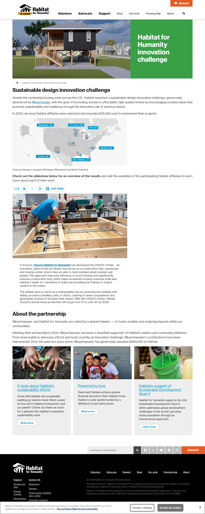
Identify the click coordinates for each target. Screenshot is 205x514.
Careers (33, 488)
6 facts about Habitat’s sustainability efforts (35, 388)
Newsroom (34, 484)
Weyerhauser (41, 102)
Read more (27, 422)
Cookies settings (142, 507)
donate (184, 3)
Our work (153, 472)
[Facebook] (145, 450)
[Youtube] (161, 450)
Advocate (112, 472)
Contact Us (34, 480)
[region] (102, 508)
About (186, 472)
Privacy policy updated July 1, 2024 (40, 494)
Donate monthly (17, 492)
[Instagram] (177, 450)
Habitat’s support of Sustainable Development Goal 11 (160, 390)
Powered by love (92, 386)
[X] (153, 450)
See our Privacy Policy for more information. (77, 509)
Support (127, 472)
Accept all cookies (170, 507)
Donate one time (19, 485)
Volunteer (95, 472)
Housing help (170, 472)
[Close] (200, 507)
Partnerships (20, 498)
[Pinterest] (169, 450)
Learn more (149, 426)
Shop (139, 472)
